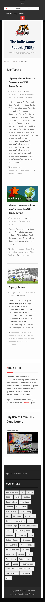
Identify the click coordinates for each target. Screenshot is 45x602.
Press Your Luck (12, 549)
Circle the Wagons (18, 249)
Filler (30, 521)
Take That (10, 568)
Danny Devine (16, 167)
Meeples (27, 338)
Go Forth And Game (16, 170)
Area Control (16, 332)
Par (21, 545)
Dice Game (17, 516)
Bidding (9, 497)
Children (9, 507)
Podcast (30, 545)
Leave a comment (15, 173)
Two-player (26, 573)
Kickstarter (21, 535)
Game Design (11, 526)
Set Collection (24, 559)
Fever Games (28, 335)
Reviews (23, 295)
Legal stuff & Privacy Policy (16, 473)
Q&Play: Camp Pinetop (15, 13)
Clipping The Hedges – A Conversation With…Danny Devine (21, 82)
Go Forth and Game (15, 97)
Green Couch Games (28, 526)
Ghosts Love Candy (15, 252)
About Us (26, 402)
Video (8, 578)
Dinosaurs (18, 335)
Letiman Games (12, 540)
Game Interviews (28, 94)
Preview (26, 549)
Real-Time (10, 554)
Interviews (28, 97)
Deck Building (25, 511)
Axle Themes (30, 594)
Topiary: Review (16, 287)
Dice (8, 516)
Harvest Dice (28, 252)
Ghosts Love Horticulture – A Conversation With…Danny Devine (22, 209)
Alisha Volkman (12, 492)
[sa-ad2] (22, 453)
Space (15, 564)
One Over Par (11, 545)
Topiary (27, 170)
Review (21, 554)
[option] (21, 13)
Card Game (24, 502)
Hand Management (15, 338)
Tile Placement (12, 573)
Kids (31, 535)
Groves (9, 530)
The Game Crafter (25, 568)
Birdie (24, 332)
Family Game (20, 521)
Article (30, 492)
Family (8, 521)
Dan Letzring (11, 511)
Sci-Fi (29, 554)
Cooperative (21, 507)
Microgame (26, 540)
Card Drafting (11, 502)
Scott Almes (11, 559)
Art (23, 492)
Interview (10, 535)
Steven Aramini (28, 564)
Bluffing (27, 497)
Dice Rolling (30, 516)
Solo (8, 564)
